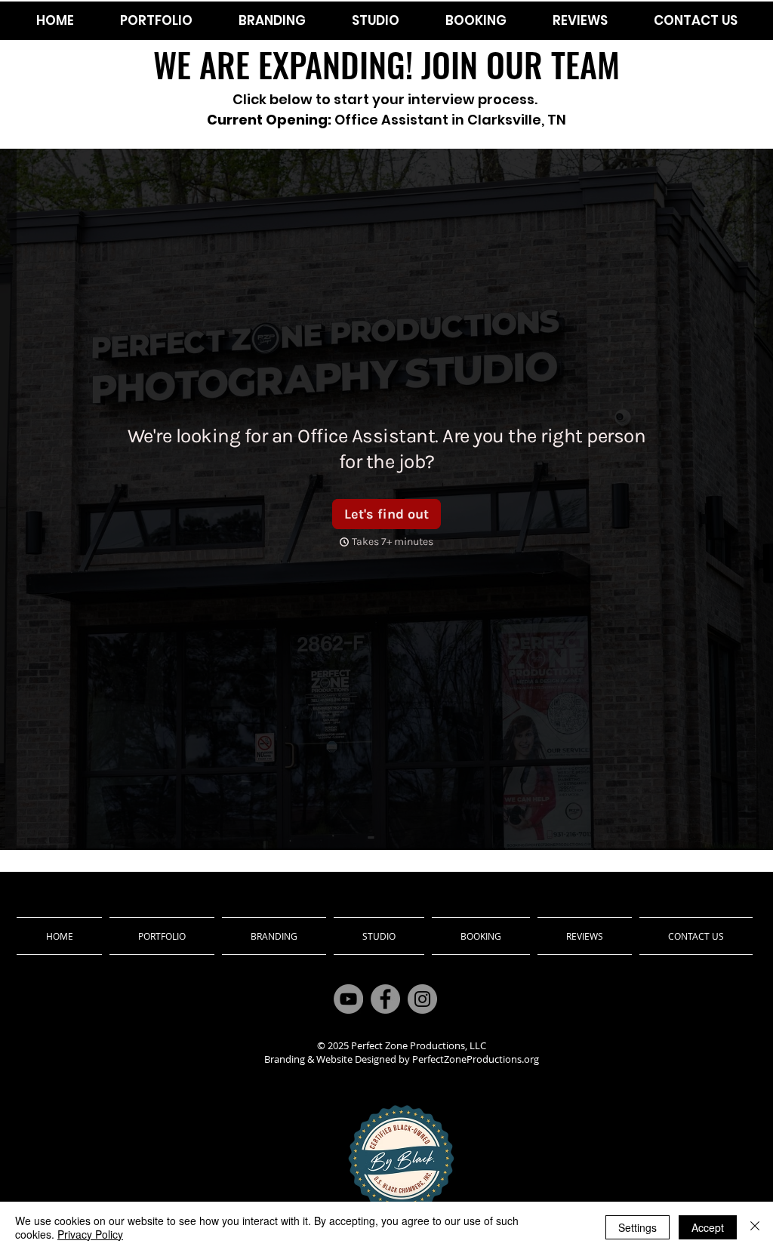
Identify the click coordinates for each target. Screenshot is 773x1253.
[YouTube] (348, 999)
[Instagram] (422, 999)
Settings (637, 1227)
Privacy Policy (90, 1234)
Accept (707, 1227)
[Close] (755, 1227)
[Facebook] (385, 999)
